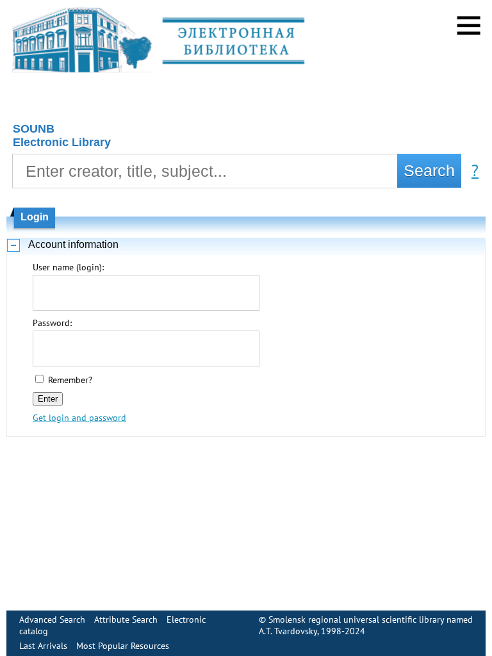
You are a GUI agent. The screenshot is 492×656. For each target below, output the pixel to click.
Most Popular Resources (122, 646)
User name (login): (68, 267)
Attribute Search (126, 619)
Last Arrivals (43, 646)
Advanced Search (52, 619)
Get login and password (79, 417)
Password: (52, 323)
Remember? (70, 380)
